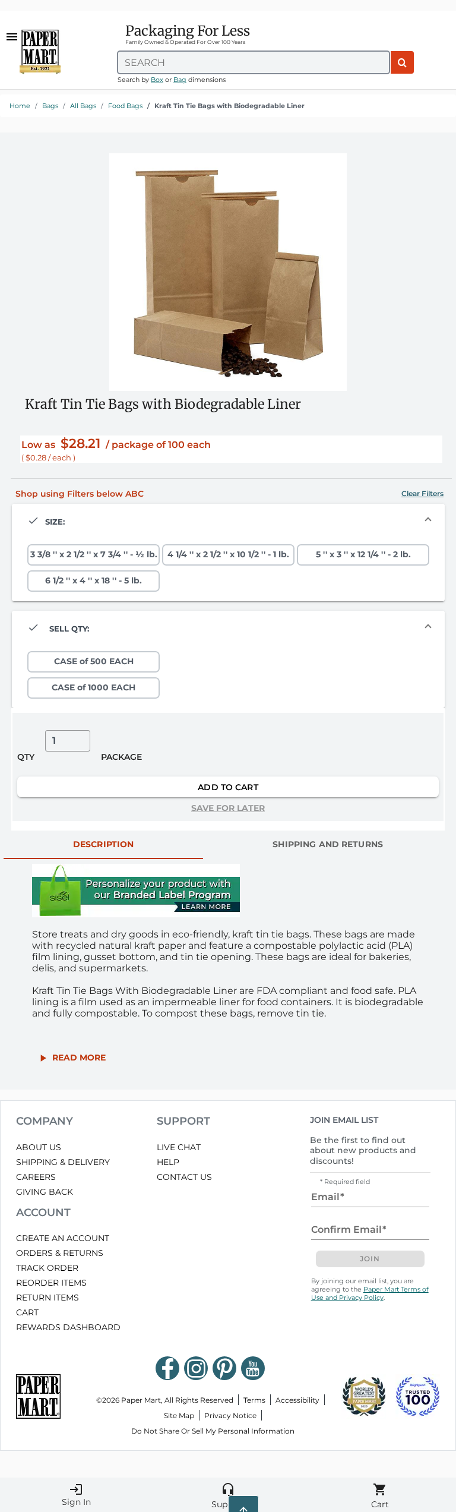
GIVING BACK (44, 1191)
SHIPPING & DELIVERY (63, 1162)
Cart (380, 1496)
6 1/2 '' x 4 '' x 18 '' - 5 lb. (93, 580)
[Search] (402, 62)
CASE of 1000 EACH (93, 687)
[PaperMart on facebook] (167, 1368)
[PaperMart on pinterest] (224, 1368)
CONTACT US (184, 1177)
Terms (254, 1400)
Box (157, 79)
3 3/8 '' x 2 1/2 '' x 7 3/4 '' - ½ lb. (93, 554)
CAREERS (36, 1177)
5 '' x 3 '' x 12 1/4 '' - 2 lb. (363, 554)
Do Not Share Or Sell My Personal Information (212, 1430)
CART (27, 1312)
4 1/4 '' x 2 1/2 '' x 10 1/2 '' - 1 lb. (228, 554)
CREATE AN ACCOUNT (62, 1238)
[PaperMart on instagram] (196, 1368)
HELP (168, 1162)
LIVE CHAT (179, 1147)
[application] (228, 272)
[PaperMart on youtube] (253, 1368)
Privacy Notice (230, 1415)
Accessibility (297, 1400)
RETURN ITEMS (47, 1297)
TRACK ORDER (47, 1267)
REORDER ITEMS (51, 1282)
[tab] (103, 845)
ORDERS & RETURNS (59, 1253)
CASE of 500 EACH (94, 661)
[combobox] (254, 62)
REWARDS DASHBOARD (68, 1327)
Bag (179, 79)
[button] (422, 493)
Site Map (179, 1415)
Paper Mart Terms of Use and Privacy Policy (370, 1293)
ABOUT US (38, 1147)
